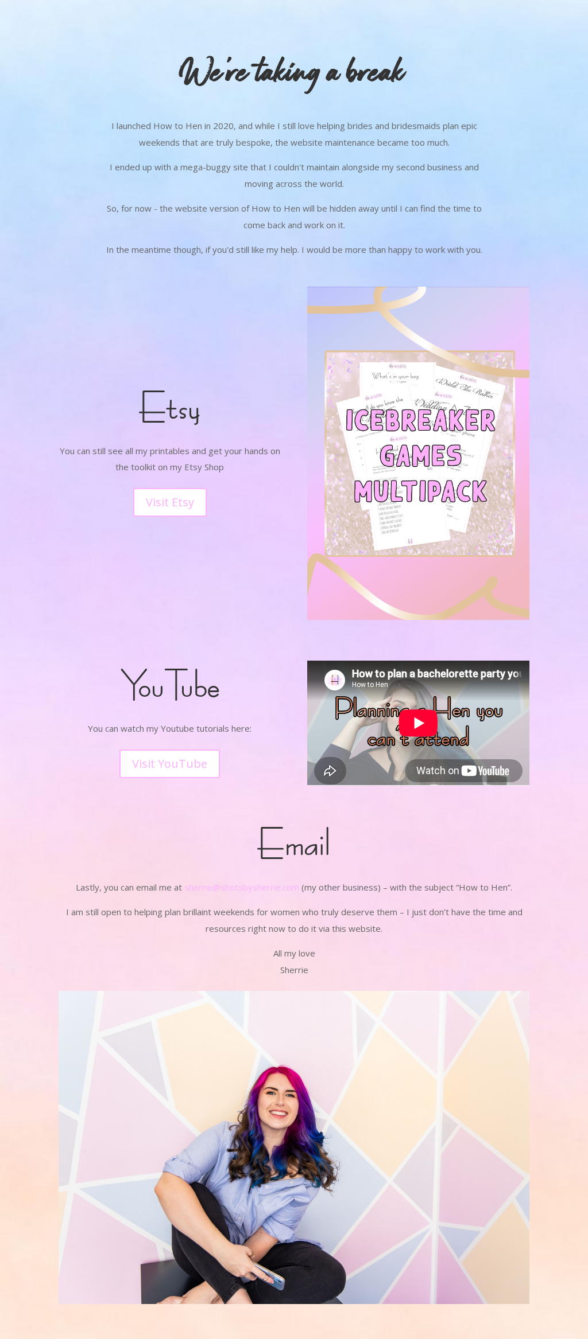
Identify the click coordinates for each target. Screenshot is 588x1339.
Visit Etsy (170, 502)
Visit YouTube (169, 763)
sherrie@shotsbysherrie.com (241, 887)
